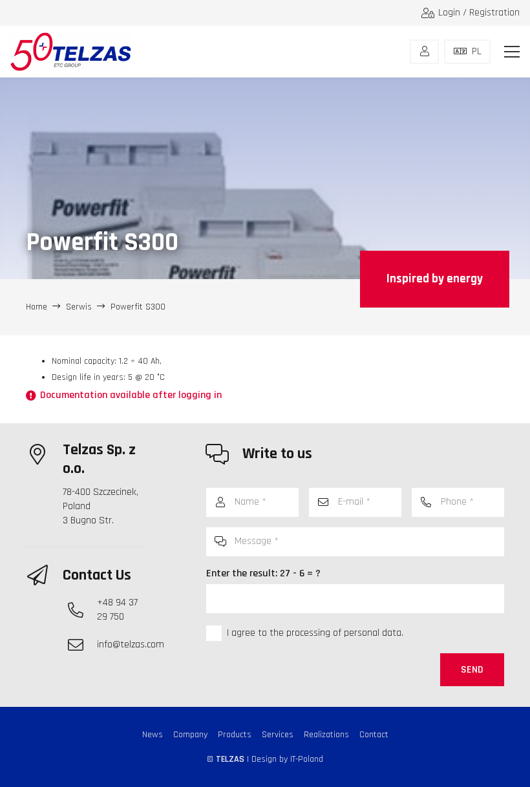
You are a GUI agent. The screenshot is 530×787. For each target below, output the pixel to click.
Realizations (326, 734)
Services (277, 734)
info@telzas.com (130, 644)
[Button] (424, 51)
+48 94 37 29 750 (117, 610)
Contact (373, 734)
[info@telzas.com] (82, 645)
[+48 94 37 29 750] (82, 610)
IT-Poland (306, 759)
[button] (512, 52)
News (152, 734)
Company (190, 734)
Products (234, 734)
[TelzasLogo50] (70, 51)
